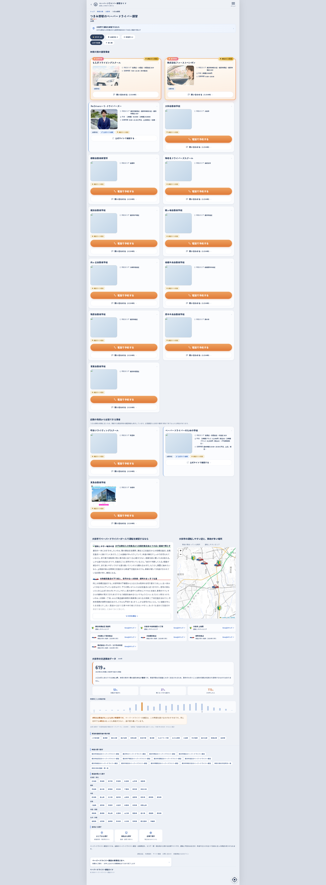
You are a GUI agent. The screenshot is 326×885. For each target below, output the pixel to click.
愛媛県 (151, 813)
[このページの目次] (235, 880)
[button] (219, 562)
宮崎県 (134, 821)
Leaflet (223, 617)
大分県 (126, 821)
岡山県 (110, 813)
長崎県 (110, 821)
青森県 (102, 781)
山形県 (134, 781)
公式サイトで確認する (125, 138)
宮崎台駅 (133, 738)
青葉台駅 (214, 738)
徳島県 (134, 813)
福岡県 (94, 821)
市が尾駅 (195, 738)
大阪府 (118, 805)
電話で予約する (200, 139)
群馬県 (110, 789)
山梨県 (126, 797)
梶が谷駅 (124, 738)
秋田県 (126, 781)
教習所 (129, 37)
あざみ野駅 (176, 738)
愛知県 (159, 797)
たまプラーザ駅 (163, 738)
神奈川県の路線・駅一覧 (100, 768)
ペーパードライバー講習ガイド (101, 869)
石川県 (110, 797)
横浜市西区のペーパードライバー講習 (162, 754)
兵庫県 (126, 805)
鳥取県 (94, 813)
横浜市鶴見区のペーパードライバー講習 (164, 763)
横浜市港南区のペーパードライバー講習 (167, 759)
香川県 (143, 813)
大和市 (107, 11)
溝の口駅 (114, 738)
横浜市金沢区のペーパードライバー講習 (105, 759)
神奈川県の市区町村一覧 (222, 763)
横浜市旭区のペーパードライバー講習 (198, 759)
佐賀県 (102, 821)
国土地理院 (231, 617)
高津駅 (105, 738)
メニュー (233, 6)
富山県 (102, 797)
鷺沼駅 (152, 738)
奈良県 (134, 805)
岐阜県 (143, 797)
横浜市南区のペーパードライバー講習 (192, 754)
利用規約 (148, 854)
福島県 (143, 781)
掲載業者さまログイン (181, 854)
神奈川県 (100, 11)
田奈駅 (223, 738)
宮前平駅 (143, 738)
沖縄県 (152, 821)
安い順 (110, 43)
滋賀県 (102, 805)
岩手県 (110, 781)
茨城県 (94, 789)
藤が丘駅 (204, 738)
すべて (98, 37)
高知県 (159, 813)
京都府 (110, 805)
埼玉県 (118, 789)
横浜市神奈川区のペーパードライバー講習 (196, 763)
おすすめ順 (96, 43)
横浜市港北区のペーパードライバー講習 (105, 754)
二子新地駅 (95, 738)
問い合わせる (127, 94)
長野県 (134, 797)
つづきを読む (132, 616)
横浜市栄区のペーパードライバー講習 (134, 763)
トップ (92, 11)
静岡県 (151, 797)
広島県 (118, 813)
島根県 (102, 813)
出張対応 (114, 37)
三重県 (94, 805)
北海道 (94, 781)
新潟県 (94, 797)
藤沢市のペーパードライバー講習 (134, 754)
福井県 (118, 797)
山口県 (126, 813)
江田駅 (185, 738)
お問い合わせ (167, 854)
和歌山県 (144, 805)
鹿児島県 (144, 821)
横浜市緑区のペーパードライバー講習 (105, 763)
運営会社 (140, 854)
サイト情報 (157, 854)
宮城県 (118, 781)
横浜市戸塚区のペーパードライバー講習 (136, 759)
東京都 (134, 789)
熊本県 (118, 821)
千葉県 (126, 789)
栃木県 (102, 789)
